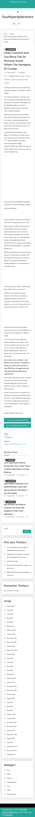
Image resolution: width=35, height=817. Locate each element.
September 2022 (12, 734)
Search (6, 528)
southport (22, 72)
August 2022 (11, 738)
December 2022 (12, 722)
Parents (9, 778)
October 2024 (11, 694)
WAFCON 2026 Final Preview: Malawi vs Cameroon (19, 573)
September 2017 (12, 746)
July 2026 (10, 610)
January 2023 (11, 718)
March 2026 (10, 626)
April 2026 (10, 622)
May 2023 (10, 706)
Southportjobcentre (17, 16)
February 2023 (11, 714)
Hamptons (7, 79)
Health (9, 774)
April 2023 (10, 710)
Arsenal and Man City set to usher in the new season (19, 567)
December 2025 (12, 638)
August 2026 (11, 606)
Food (8, 770)
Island (13, 79)
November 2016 (12, 750)
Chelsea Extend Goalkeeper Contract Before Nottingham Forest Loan (18, 556)
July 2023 (10, 702)
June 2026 (10, 614)
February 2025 (11, 678)
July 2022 (10, 742)
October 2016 (11, 754)
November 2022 (12, 726)
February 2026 (11, 630)
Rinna (26, 79)
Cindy (22, 76)
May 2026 (10, 618)
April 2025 (10, 670)
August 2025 (11, 654)
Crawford (28, 76)
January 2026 (11, 634)
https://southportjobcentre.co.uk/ (15, 444)
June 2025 (10, 662)
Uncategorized (11, 794)
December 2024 (12, 686)
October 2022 (11, 730)
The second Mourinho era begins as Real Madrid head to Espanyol (18, 549)
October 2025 (11, 646)
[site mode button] (14, 23)
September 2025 (12, 650)
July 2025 (10, 658)
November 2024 (12, 690)
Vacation (7, 83)
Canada (17, 76)
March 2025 (10, 674)
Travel (9, 790)
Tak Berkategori (12, 782)
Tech (8, 786)
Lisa (17, 79)
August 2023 (11, 698)
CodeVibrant (8, 815)
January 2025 (11, 682)
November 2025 (12, 642)
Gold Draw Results (12, 561)
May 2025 (10, 666)
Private (21, 79)
